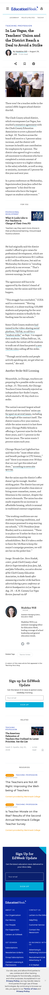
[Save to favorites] (24, 63)
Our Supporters (12, 930)
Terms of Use (30, 989)
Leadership (14, 17)
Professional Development (12, 213)
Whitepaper (11, 778)
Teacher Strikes (25, 655)
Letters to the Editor (38, 915)
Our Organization (13, 915)
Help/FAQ (33, 920)
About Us (10, 910)
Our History (10, 920)
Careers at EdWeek (13, 934)
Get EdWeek (11, 942)
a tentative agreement (25, 124)
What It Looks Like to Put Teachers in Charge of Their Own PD (18, 221)
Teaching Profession (18, 26)
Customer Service (37, 925)
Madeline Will (21, 51)
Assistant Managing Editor (30, 615)
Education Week (27, 617)
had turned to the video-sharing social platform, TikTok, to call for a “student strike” (22, 330)
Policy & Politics (28, 17)
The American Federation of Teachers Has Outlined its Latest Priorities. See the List (22, 737)
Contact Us (35, 910)
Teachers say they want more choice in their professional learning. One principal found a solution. (23, 231)
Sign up (24, 886)
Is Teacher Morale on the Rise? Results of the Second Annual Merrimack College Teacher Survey (23, 818)
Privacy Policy (12, 981)
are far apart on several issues (23, 412)
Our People (10, 925)
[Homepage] (24, 8)
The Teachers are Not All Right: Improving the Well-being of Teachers (22, 786)
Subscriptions (11, 948)
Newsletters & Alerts (14, 952)
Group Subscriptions (14, 957)
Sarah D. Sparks (12, 747)
